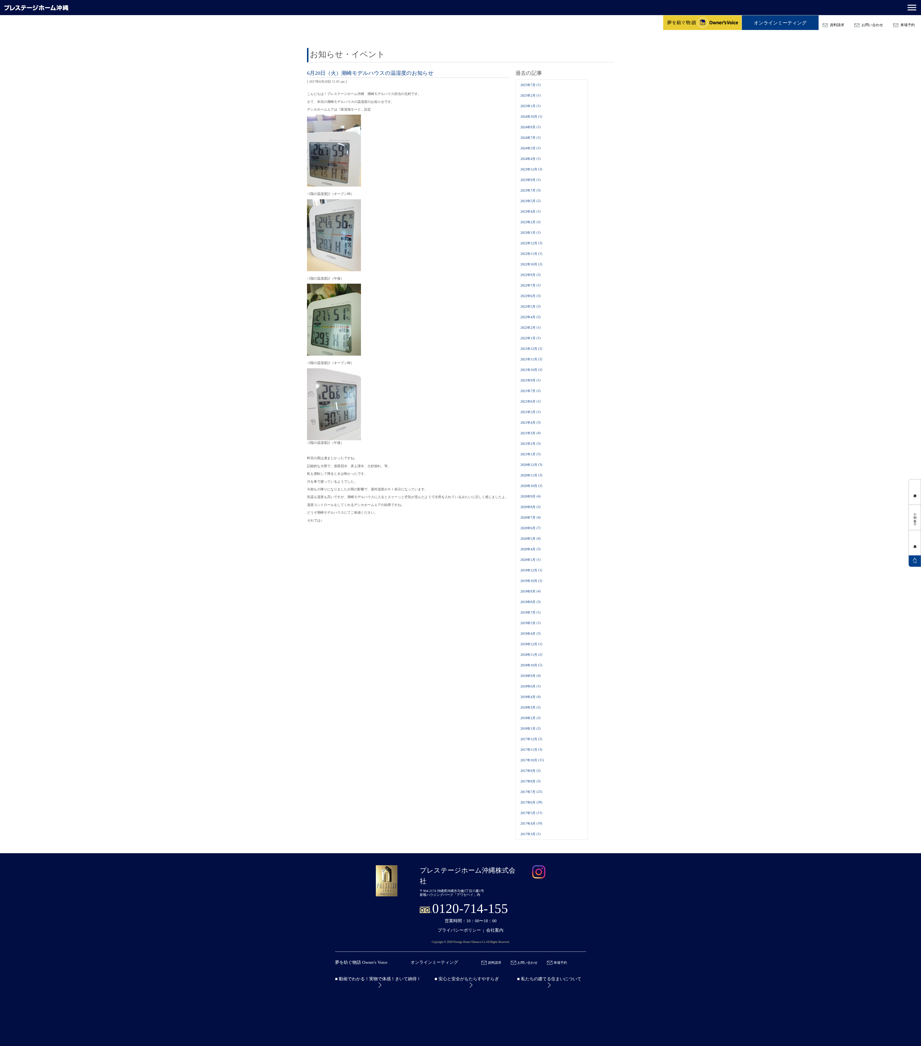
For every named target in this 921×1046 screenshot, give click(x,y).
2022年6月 (528, 296)
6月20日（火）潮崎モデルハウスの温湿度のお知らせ (370, 73)
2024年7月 (528, 138)
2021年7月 (528, 391)
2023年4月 (528, 211)
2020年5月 (528, 539)
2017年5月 (528, 813)
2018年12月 (528, 644)
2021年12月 (528, 349)
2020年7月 (528, 517)
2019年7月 (528, 612)
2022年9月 (528, 275)
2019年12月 (528, 570)
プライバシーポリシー (459, 930)
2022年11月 (528, 254)
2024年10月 (528, 116)
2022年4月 (528, 317)
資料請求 (836, 25)
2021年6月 (528, 401)
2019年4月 (528, 633)
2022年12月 (528, 243)
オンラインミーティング (780, 22)
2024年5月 (528, 148)
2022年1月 (528, 338)
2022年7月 (528, 285)
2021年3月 (528, 433)
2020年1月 (528, 560)
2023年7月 (528, 190)
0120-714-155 (470, 908)
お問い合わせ (872, 25)
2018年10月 (528, 665)
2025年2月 (528, 95)
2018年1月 (528, 728)
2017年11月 (528, 750)
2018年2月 (528, 718)
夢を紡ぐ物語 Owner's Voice (361, 962)
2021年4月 (528, 422)
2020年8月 (528, 507)
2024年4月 (528, 159)
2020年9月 (528, 496)
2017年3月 (528, 834)
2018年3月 (528, 707)
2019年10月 (528, 581)
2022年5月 (528, 306)
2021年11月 (528, 359)
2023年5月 (528, 201)
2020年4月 (528, 549)
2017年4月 (528, 823)
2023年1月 (528, 233)
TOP (915, 562)
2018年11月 (528, 655)
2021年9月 (528, 380)
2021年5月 (528, 412)
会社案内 (494, 930)
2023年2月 (528, 222)
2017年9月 (528, 771)
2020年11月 (528, 475)
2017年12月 (528, 739)
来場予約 (907, 25)
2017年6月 (528, 802)
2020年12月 (528, 465)
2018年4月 (528, 697)
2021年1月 (528, 454)
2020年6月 (528, 528)
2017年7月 (528, 792)
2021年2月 (528, 444)
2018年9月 (528, 676)
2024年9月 (528, 127)
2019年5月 (528, 623)
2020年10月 (528, 486)
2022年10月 (528, 264)
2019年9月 (528, 591)
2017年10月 (528, 760)
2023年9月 (528, 180)
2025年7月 (528, 85)
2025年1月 (528, 106)
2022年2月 (528, 327)
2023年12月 (528, 169)
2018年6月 (528, 686)
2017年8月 (528, 781)
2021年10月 (528, 370)
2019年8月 (528, 602)
